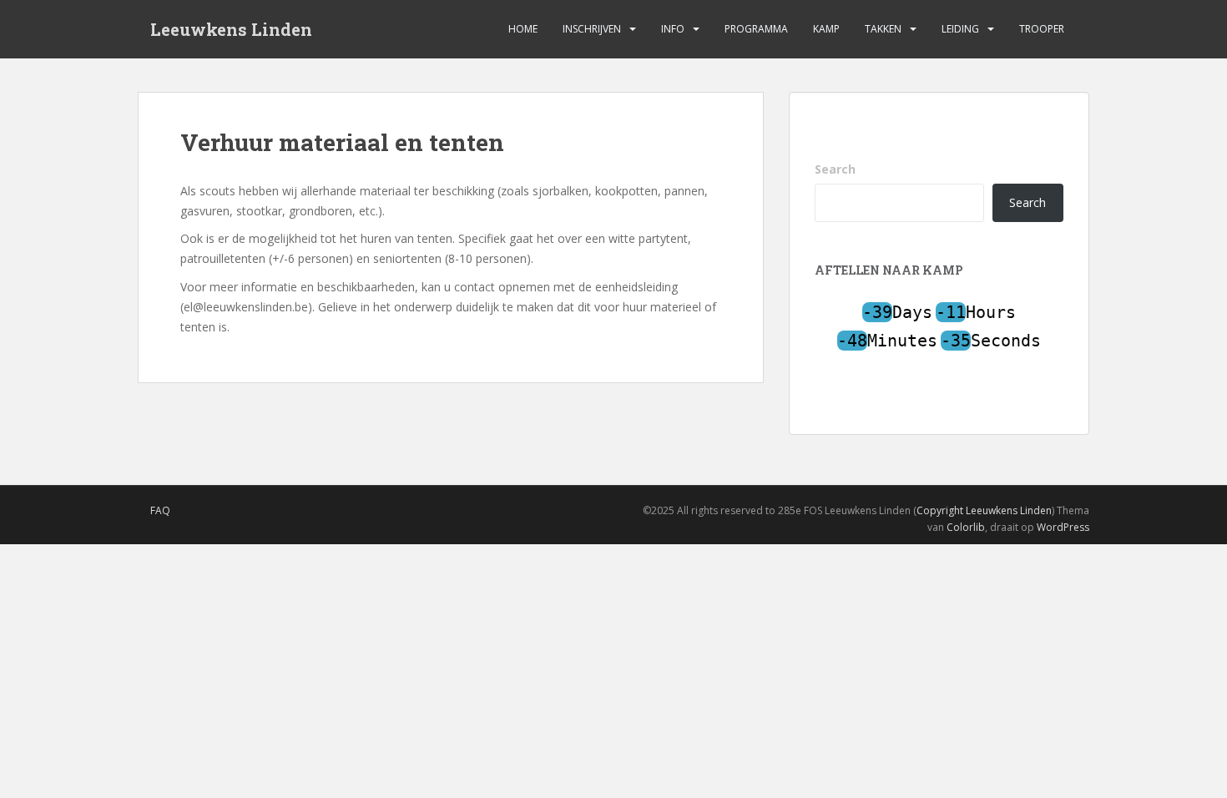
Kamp (826, 29)
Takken (883, 29)
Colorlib (966, 527)
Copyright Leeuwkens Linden (984, 510)
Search (835, 169)
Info (672, 29)
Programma (756, 29)
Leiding (960, 29)
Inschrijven (592, 29)
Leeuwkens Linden (231, 29)
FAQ (160, 510)
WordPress (1063, 527)
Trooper (1041, 29)
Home (523, 29)
